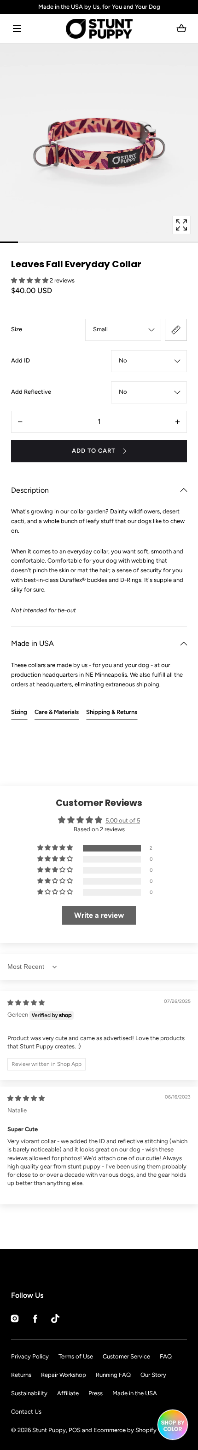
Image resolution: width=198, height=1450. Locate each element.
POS (75, 1430)
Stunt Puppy (49, 1430)
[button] (17, 29)
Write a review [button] (99, 915)
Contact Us (26, 1411)
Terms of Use (75, 1356)
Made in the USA (134, 1393)
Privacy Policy (30, 1356)
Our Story (153, 1374)
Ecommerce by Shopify (125, 1430)
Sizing (19, 711)
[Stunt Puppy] (99, 28)
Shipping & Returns (111, 711)
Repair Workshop (63, 1374)
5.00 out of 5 (122, 820)
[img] (26, 1002)
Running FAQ (113, 1374)
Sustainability (29, 1393)
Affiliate (68, 1393)
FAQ (166, 1356)
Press (95, 1393)
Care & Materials (57, 711)
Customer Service (126, 1356)
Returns (21, 1374)
